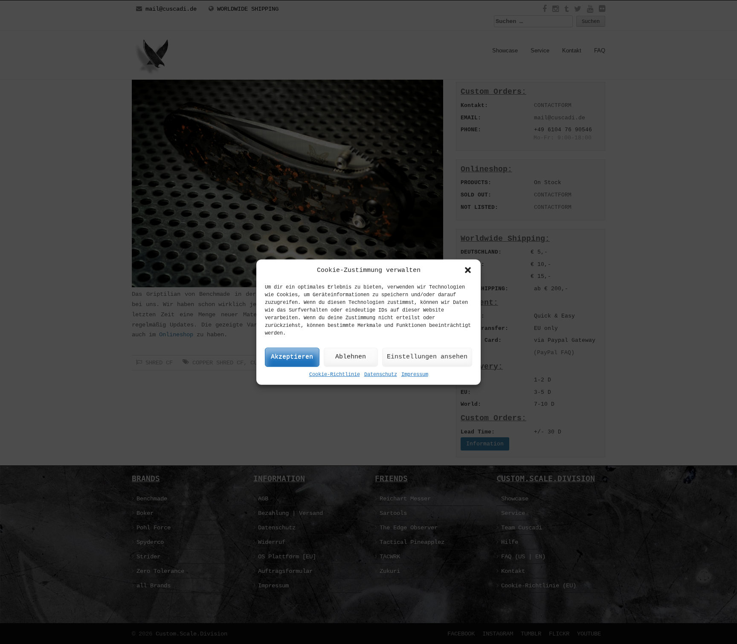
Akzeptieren (292, 357)
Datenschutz (380, 375)
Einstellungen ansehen (427, 357)
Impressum (414, 375)
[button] (468, 270)
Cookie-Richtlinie (334, 375)
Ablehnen (350, 357)
